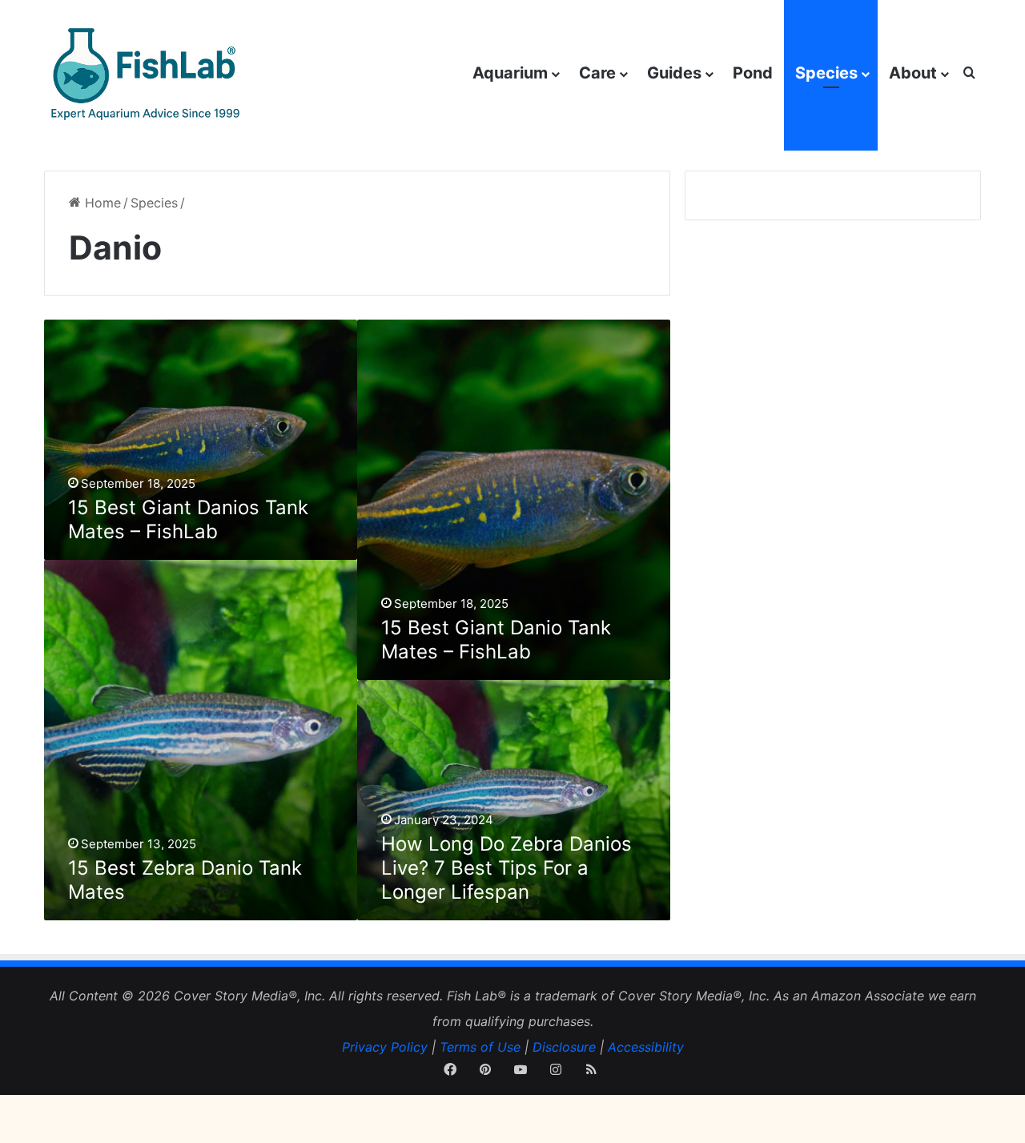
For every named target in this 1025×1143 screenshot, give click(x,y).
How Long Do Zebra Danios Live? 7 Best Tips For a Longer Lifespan (506, 868)
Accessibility (646, 1047)
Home (101, 203)
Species (826, 73)
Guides (674, 73)
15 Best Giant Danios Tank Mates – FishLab (188, 519)
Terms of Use (480, 1047)
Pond (753, 73)
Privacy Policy (385, 1047)
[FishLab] (143, 73)
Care (597, 73)
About (913, 73)
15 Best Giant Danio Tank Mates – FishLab (496, 639)
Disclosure (564, 1047)
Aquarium (510, 73)
